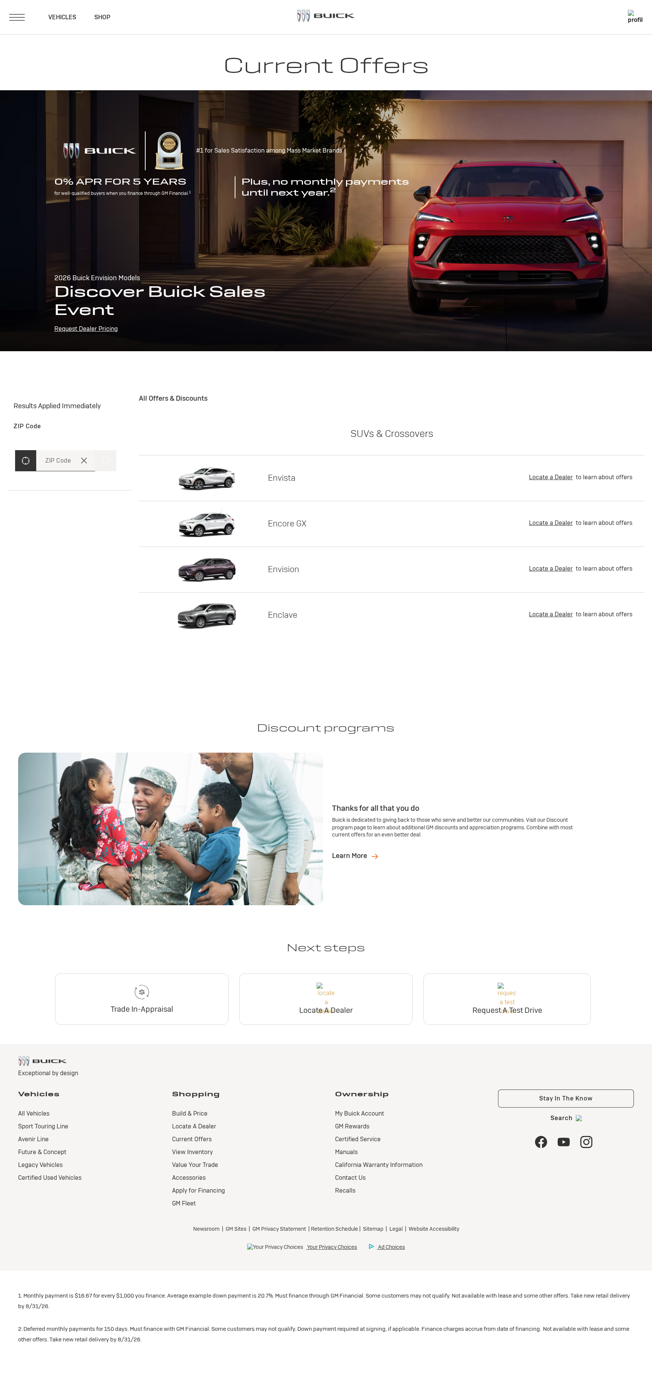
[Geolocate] (25, 460)
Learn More (350, 855)
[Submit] (105, 460)
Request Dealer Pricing (86, 329)
